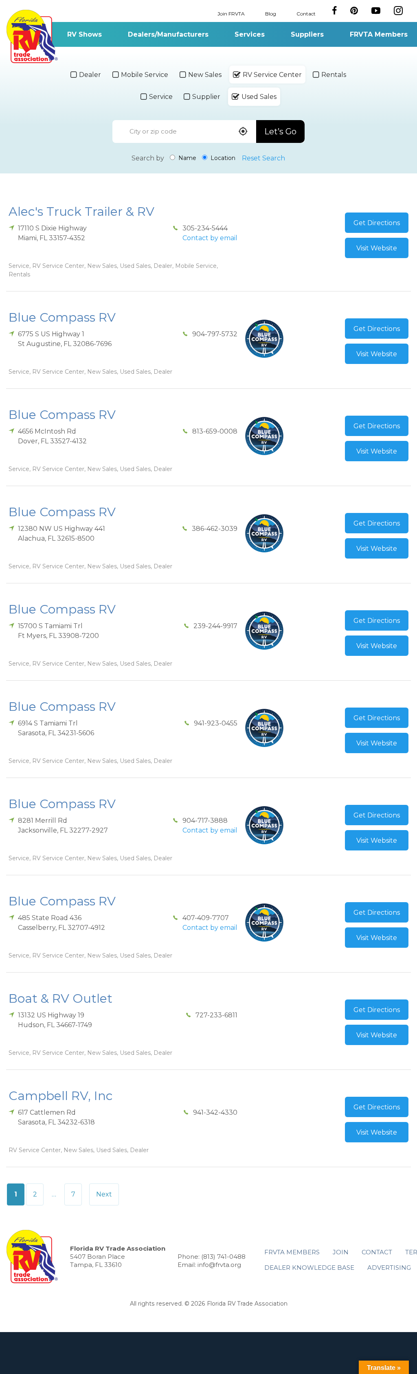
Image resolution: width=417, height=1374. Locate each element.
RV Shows (84, 34)
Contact (306, 13)
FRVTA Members (379, 34)
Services (250, 34)
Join (341, 1252)
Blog (270, 13)
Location (222, 158)
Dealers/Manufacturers (168, 34)
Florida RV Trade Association (32, 36)
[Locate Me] (243, 132)
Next (104, 1194)
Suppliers (307, 34)
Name (186, 158)
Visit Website (376, 248)
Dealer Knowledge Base (309, 1267)
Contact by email (209, 238)
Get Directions (376, 223)
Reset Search (263, 158)
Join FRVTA (231, 13)
